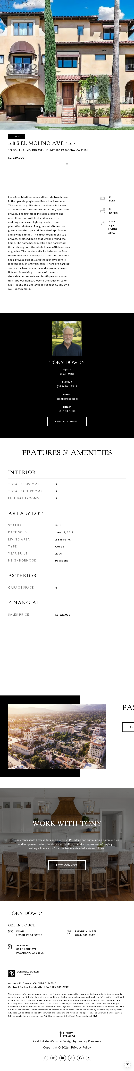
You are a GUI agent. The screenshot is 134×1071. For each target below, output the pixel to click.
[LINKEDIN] (62, 1058)
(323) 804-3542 (67, 386)
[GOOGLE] (80, 1058)
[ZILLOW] (89, 1058)
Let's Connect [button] (67, 865)
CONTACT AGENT (67, 421)
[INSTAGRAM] (53, 1058)
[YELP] (71, 1058)
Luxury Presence (89, 1041)
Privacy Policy (81, 1047)
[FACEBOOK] (45, 1058)
